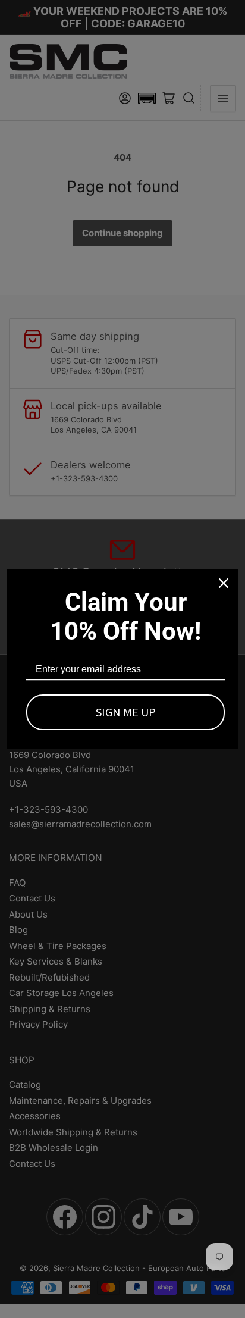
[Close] (223, 583)
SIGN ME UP (126, 712)
